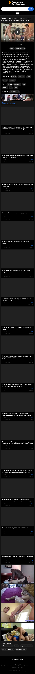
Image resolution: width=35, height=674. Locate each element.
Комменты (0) (20, 48)
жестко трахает (21, 649)
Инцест (13, 76)
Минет (5, 80)
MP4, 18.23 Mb (14, 91)
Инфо (12, 48)
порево (5, 87)
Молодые (12, 80)
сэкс (15, 87)
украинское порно (26, 646)
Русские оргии (7, 646)
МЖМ (28, 76)
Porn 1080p (17, 664)
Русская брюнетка (8, 649)
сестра (9, 84)
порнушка (17, 84)
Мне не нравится (13, 45)
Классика (21, 76)
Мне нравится (10, 45)
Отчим (16, 646)
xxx (24, 84)
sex (11, 87)
